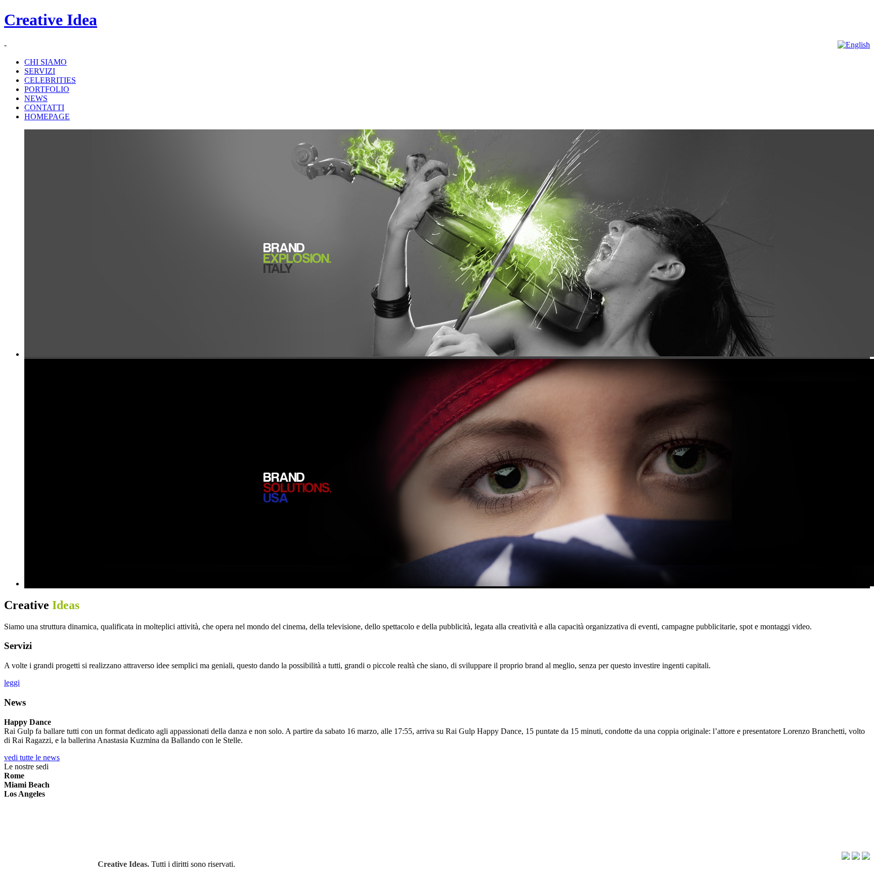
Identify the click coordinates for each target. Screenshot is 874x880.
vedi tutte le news (32, 757)
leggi (12, 682)
